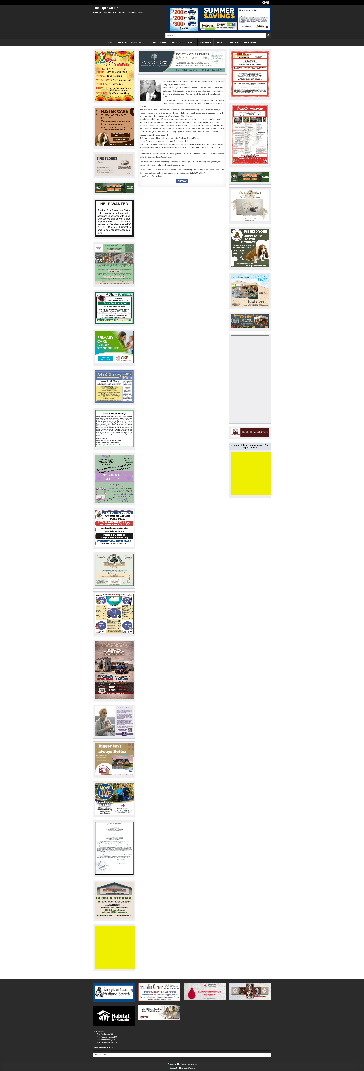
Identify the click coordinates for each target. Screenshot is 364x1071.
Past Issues (176, 42)
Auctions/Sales (137, 42)
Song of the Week (250, 42)
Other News (204, 42)
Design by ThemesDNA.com (182, 1068)
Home (110, 42)
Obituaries (122, 42)
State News (234, 42)
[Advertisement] (116, 947)
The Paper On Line (106, 8)
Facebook (183, 181)
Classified (152, 42)
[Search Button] (267, 2)
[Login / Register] (264, 2)
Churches (219, 42)
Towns (190, 42)
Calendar (163, 42)
